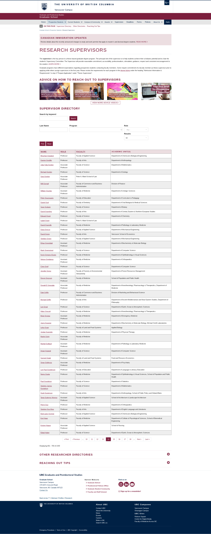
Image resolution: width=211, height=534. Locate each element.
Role (126, 126)
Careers (99, 518)
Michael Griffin (46, 300)
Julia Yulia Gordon (47, 165)
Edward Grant (46, 216)
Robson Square (140, 516)
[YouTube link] (132, 484)
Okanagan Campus (142, 511)
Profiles (61, 498)
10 (87, 439)
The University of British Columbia (44, 6)
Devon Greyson (46, 278)
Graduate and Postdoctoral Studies (105, 475)
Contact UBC (101, 508)
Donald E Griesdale (48, 285)
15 (114, 439)
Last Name (44, 126)
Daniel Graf (45, 202)
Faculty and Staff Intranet (97, 492)
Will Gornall (45, 184)
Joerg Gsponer (46, 323)
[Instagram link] (120, 484)
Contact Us (44, 490)
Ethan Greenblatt (47, 243)
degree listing (125, 70)
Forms (139, 22)
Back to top (44, 498)
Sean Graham (46, 207)
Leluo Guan (45, 327)
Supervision (119, 22)
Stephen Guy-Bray (47, 409)
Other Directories (79, 26)
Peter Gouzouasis (47, 198)
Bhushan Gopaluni (47, 156)
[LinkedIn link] (126, 484)
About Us (157, 22)
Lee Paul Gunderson (48, 370)
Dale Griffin (45, 292)
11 (92, 439)
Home (43, 22)
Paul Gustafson (46, 381)
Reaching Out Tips (93, 26)
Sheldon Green (46, 239)
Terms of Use (61, 530)
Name (44, 152)
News (98, 513)
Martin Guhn (45, 336)
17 (125, 439)
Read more (141, 42)
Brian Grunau (45, 316)
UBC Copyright (72, 530)
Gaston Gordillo (46, 160)
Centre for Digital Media (143, 519)
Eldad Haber (45, 433)
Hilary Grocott (46, 311)
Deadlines (130, 22)
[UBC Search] (166, 2)
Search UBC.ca (101, 523)
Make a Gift (100, 520)
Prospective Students (56, 22)
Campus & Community (92, 22)
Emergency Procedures (47, 530)
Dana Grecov (45, 230)
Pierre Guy (44, 405)
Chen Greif (44, 266)
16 (120, 439)
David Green (45, 234)
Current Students (74, 22)
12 (98, 439)
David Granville (46, 225)
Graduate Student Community (99, 489)
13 (103, 439)
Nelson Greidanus (47, 259)
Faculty (80, 152)
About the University (103, 511)
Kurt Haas (44, 418)
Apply (168, 22)
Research (68, 498)
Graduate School (44, 30)
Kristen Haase (46, 425)
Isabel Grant (45, 221)
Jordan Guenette (47, 332)
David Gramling (46, 211)
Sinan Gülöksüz (46, 362)
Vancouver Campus (142, 508)
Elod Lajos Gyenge (47, 414)
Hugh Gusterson (46, 393)
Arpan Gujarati (46, 351)
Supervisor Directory (63, 26)
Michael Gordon (46, 172)
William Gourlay (46, 191)
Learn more (53, 64)
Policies (148, 22)
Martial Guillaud (46, 344)
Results (127, 134)
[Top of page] (42, 26)
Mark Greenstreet (47, 250)
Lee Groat (44, 307)
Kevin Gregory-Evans (48, 255)
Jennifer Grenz (46, 271)
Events (98, 515)
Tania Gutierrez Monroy (49, 398)
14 (109, 439)
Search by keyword (48, 114)
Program (73, 126)
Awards (107, 22)
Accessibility (83, 530)
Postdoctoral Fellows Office (98, 486)
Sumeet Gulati (46, 358)
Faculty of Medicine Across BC (146, 521)
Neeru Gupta (45, 374)
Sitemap (54, 498)
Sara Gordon (45, 176)
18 (131, 439)
